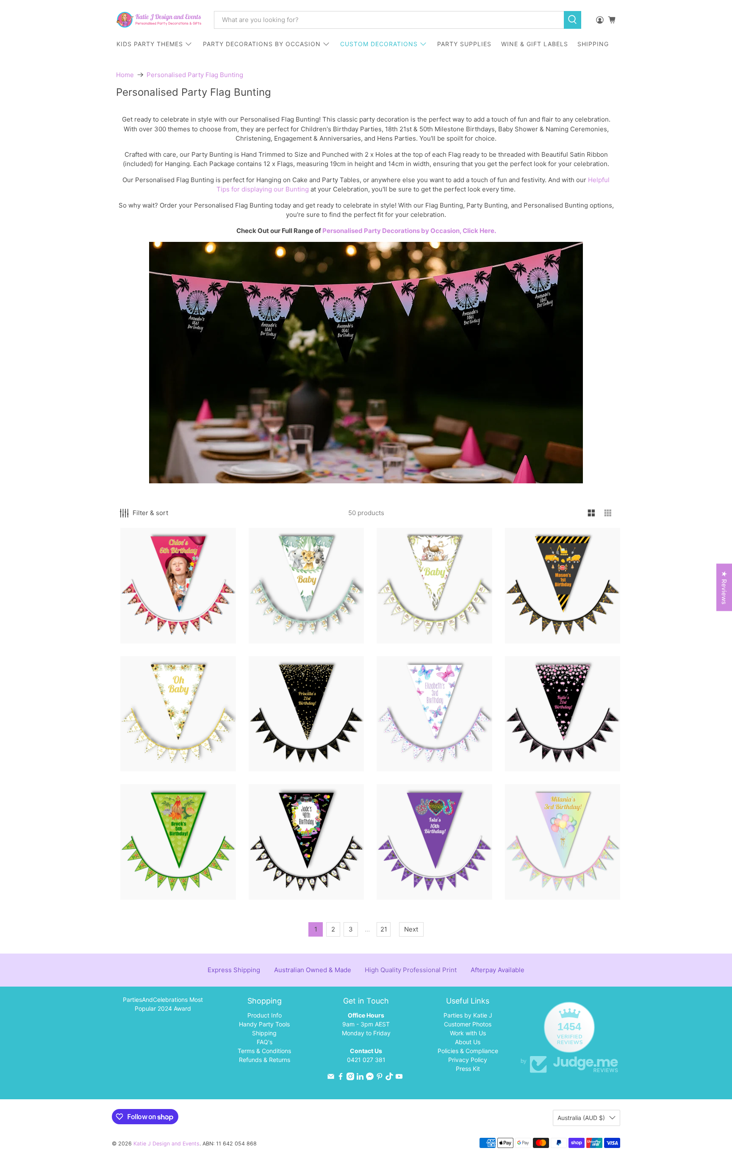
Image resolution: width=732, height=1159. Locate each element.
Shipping (264, 1033)
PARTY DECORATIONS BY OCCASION (262, 43)
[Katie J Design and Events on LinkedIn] (360, 1077)
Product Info (264, 1015)
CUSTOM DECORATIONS (379, 43)
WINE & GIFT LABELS (534, 43)
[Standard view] (591, 513)
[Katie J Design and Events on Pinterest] (379, 1077)
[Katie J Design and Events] (158, 20)
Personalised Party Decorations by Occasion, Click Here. (409, 231)
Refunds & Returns (264, 1059)
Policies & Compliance (468, 1050)
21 (383, 929)
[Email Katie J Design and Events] (331, 1077)
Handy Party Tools (264, 1024)
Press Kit (468, 1068)
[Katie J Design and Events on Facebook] (340, 1077)
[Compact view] (608, 513)
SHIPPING (593, 43)
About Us (467, 1041)
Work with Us (468, 1033)
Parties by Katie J (468, 1015)
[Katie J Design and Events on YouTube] (399, 1077)
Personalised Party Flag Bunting (195, 75)
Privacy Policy (467, 1059)
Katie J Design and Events (166, 1143)
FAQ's (264, 1041)
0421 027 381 (366, 1059)
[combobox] (389, 20)
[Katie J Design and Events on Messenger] (370, 1077)
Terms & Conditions (264, 1050)
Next (411, 929)
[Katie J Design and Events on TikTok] (389, 1077)
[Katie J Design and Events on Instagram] (350, 1077)
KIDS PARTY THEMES (149, 43)
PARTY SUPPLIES (464, 43)
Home (125, 75)
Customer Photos (467, 1024)
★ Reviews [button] (724, 587)
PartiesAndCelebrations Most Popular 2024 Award (163, 1004)
